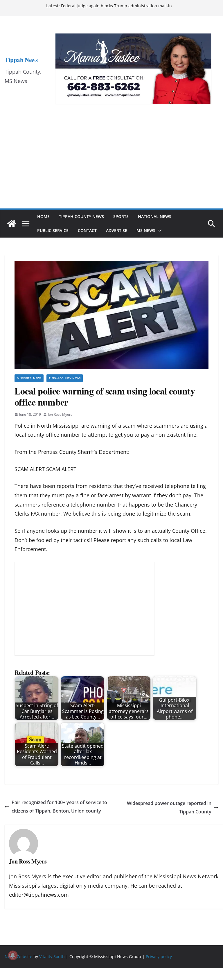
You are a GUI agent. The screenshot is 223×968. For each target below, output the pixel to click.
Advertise (116, 230)
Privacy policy (159, 956)
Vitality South (52, 956)
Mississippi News (29, 378)
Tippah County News (81, 216)
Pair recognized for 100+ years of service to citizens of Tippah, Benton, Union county (59, 806)
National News (154, 216)
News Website (18, 956)
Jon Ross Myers (60, 414)
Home (43, 216)
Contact (87, 230)
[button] (158, 230)
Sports (121, 216)
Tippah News (21, 59)
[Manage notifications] (12, 955)
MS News (145, 230)
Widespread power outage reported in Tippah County (169, 807)
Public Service (53, 230)
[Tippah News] (12, 224)
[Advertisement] (111, 165)
